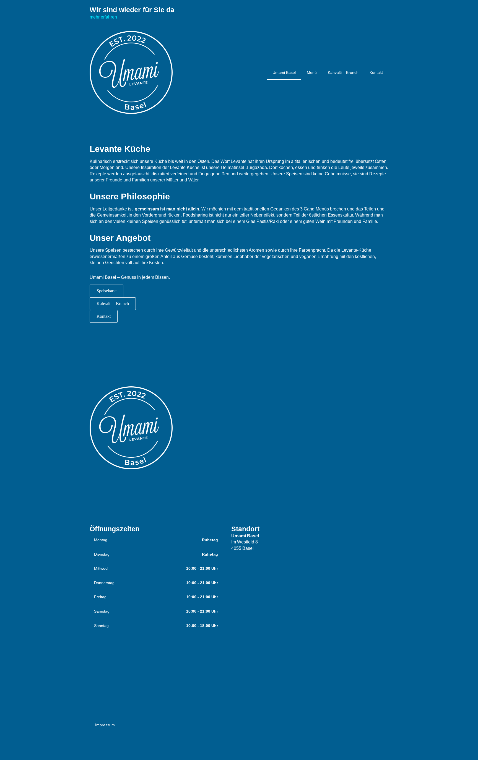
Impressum (105, 725)
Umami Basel (284, 72)
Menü (312, 72)
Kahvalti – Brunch (343, 72)
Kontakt (376, 72)
